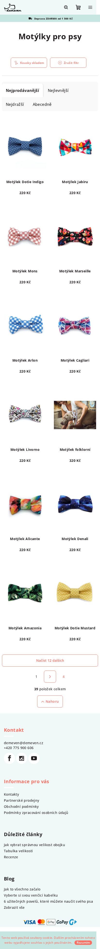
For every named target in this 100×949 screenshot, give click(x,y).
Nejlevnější (58, 90)
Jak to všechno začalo (22, 889)
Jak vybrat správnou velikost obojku (34, 844)
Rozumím (83, 942)
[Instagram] (21, 758)
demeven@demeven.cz (23, 743)
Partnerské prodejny (21, 800)
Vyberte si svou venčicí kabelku (31, 895)
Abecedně (42, 104)
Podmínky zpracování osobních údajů (36, 812)
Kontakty (11, 794)
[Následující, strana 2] (50, 677)
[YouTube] (34, 758)
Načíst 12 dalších (50, 660)
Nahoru (52, 701)
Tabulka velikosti (18, 851)
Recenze (11, 857)
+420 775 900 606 (18, 747)
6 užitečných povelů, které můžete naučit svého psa (48, 901)
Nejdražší (15, 104)
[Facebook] (9, 758)
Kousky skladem (32, 63)
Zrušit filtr (71, 63)
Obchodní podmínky (21, 806)
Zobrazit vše (14, 907)
